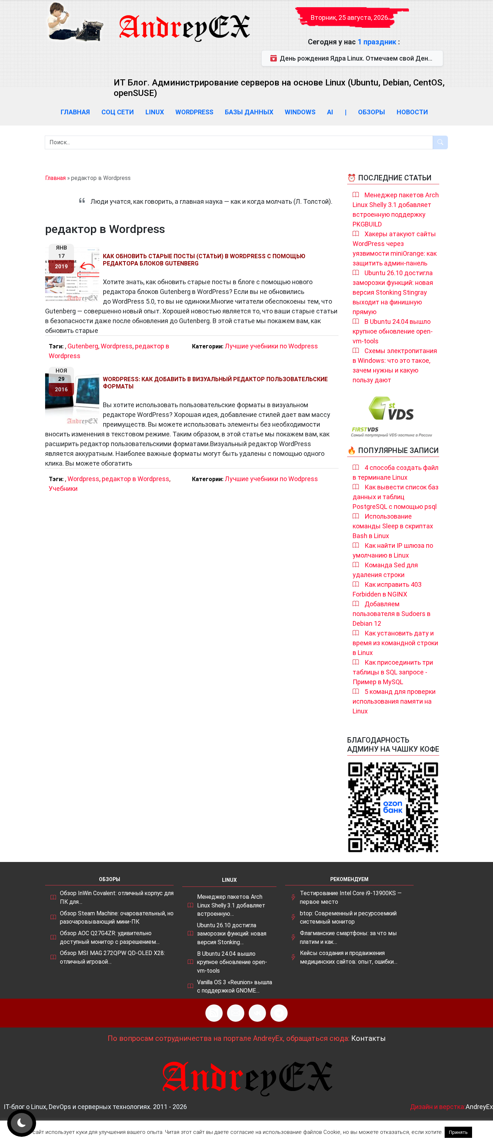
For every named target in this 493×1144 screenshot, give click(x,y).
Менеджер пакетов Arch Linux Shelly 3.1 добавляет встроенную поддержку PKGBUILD (396, 209)
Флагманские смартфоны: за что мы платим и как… (348, 937)
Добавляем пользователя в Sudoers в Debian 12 (392, 613)
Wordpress (194, 112)
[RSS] (214, 1013)
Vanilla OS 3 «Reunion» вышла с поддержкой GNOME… (234, 986)
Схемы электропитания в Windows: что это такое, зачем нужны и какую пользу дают (395, 365)
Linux (154, 112)
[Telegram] (279, 1013)
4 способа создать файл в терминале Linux (396, 472)
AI (330, 112)
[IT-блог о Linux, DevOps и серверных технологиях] (75, 22)
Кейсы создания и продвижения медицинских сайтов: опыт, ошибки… (348, 957)
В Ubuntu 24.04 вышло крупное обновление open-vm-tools (393, 331)
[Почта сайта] (235, 1013)
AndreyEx (479, 1106)
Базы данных (249, 112)
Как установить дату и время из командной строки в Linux (395, 642)
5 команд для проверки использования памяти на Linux (394, 701)
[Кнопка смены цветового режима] (21, 1123)
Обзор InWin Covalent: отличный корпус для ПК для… (117, 897)
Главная (75, 112)
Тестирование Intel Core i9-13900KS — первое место (351, 897)
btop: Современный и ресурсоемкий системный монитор (348, 917)
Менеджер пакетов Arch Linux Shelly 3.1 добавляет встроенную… (231, 905)
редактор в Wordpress (135, 479)
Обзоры (371, 112)
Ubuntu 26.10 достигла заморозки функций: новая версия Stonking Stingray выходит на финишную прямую (393, 292)
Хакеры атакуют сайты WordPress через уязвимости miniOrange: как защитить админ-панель (395, 248)
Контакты (368, 1038)
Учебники (63, 488)
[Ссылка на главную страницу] (184, 21)
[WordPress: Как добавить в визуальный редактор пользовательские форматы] (74, 397)
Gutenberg (82, 346)
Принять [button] (458, 1132)
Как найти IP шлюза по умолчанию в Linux (393, 550)
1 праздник (378, 42)
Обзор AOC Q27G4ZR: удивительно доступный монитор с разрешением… (110, 937)
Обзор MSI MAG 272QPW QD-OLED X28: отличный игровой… (112, 957)
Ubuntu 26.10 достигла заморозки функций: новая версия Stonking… (231, 934)
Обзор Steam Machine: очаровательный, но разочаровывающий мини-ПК (117, 917)
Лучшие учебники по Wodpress (271, 346)
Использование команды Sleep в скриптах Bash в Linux (393, 526)
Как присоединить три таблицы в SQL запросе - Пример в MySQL (393, 672)
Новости (412, 112)
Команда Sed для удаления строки (385, 569)
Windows (300, 112)
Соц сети (117, 112)
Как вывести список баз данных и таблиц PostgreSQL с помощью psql (396, 496)
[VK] (257, 1013)
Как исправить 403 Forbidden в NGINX (387, 589)
